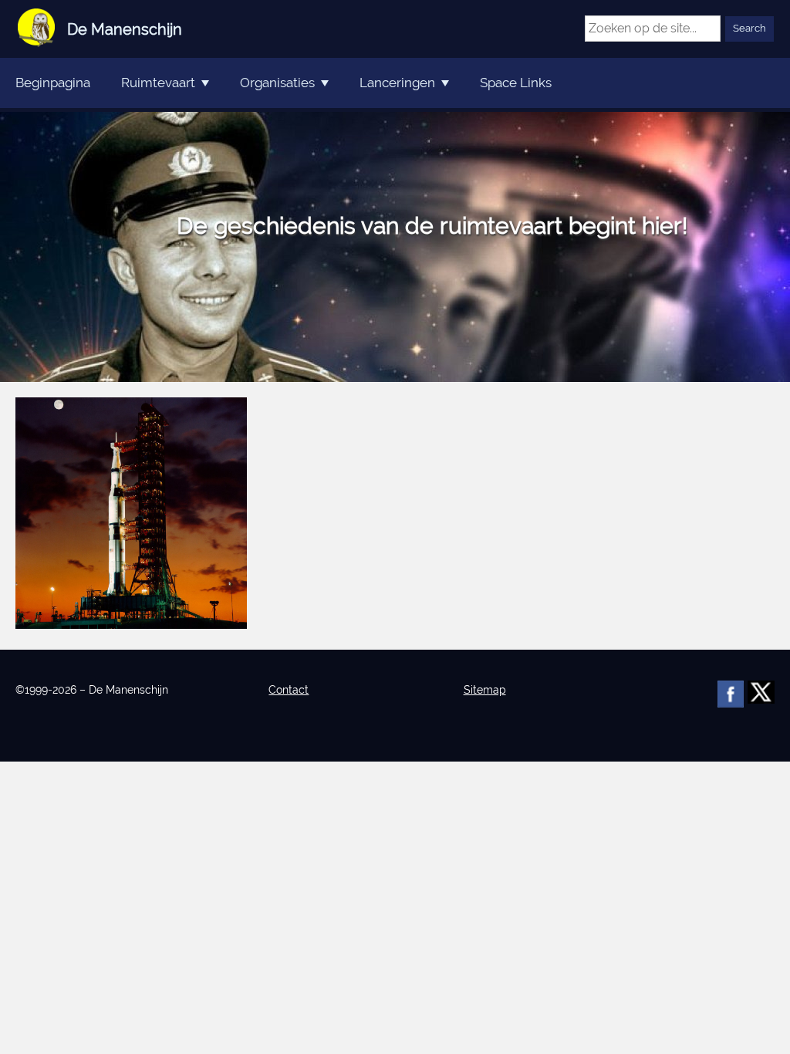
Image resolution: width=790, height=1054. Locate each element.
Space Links (516, 82)
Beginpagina (52, 82)
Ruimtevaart (158, 82)
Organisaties (277, 82)
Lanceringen (397, 82)
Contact (288, 690)
